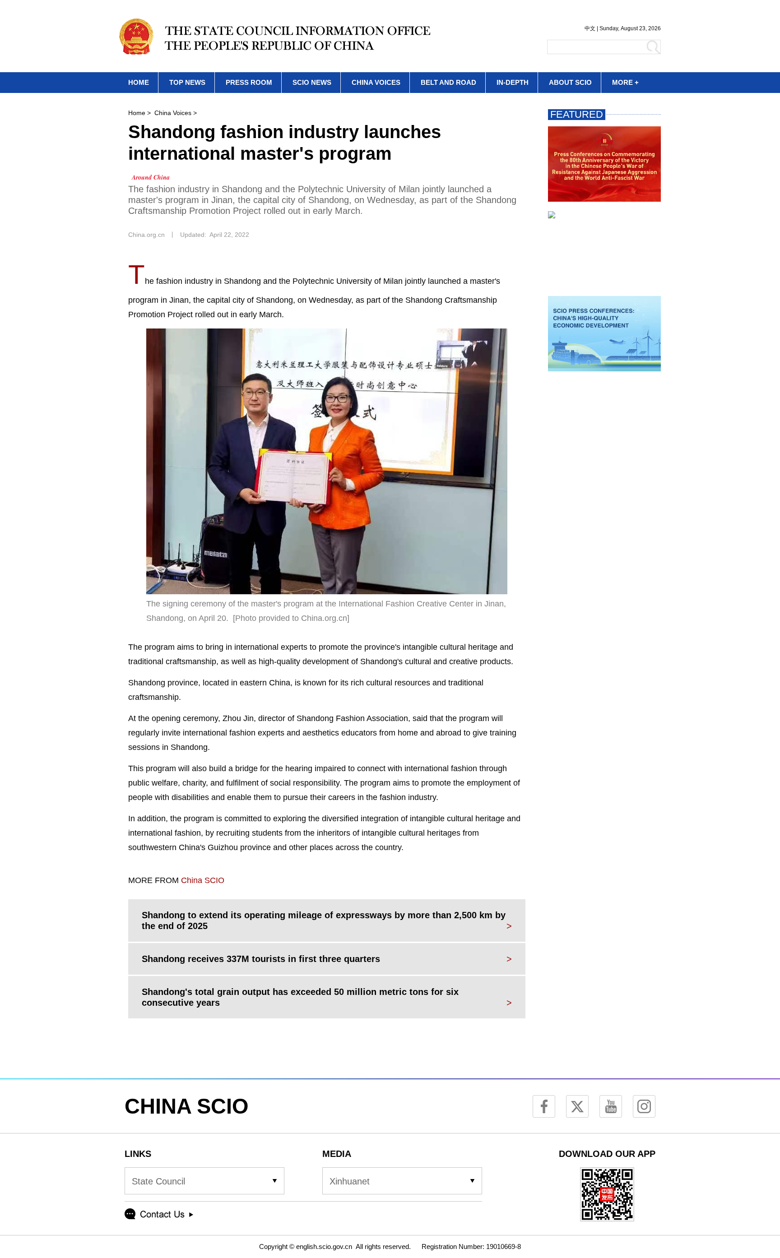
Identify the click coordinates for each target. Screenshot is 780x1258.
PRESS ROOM (249, 82)
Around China (151, 177)
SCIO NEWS (311, 82)
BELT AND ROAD (448, 82)
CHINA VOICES (376, 82)
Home (136, 112)
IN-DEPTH (513, 82)
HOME (138, 82)
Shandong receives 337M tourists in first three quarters (261, 959)
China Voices (172, 112)
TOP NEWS (187, 82)
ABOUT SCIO (570, 82)
